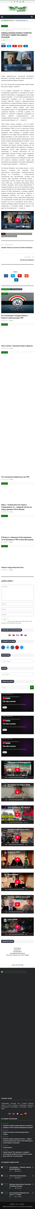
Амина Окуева (10, 233)
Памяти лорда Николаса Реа (12, 567)
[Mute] (29, 777)
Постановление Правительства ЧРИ (15, 477)
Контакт (22, 1204)
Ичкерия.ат (17, 950)
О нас (17, 1204)
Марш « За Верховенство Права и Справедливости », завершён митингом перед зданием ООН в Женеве (16, 507)
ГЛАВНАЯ (12, 1204)
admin (4, 40)
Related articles (6, 289)
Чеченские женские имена (17, 1176)
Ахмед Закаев (18, 233)
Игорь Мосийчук (27, 233)
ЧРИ (15, 236)
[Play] (3, 777)
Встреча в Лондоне (27, 260)
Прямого (4, 236)
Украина (10, 236)
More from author (17, 289)
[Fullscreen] (31, 777)
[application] (17, 702)
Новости (4, 26)
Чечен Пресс (17, 948)
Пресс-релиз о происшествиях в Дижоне (17, 346)
